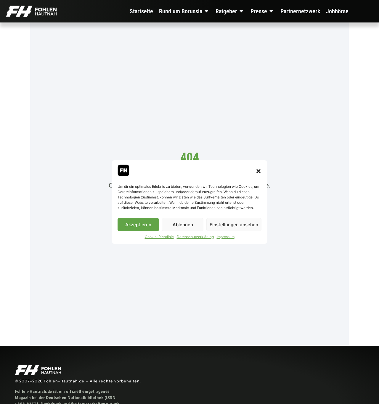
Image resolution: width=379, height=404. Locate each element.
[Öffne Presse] (271, 11)
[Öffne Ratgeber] (242, 11)
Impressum (226, 237)
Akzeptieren (138, 224)
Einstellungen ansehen (234, 224)
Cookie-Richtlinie (159, 237)
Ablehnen (183, 224)
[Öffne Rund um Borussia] (207, 11)
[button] (258, 171)
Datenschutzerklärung (195, 237)
